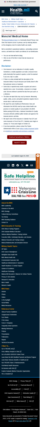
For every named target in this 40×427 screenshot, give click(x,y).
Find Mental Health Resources (10, 365)
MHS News (5, 289)
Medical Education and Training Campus (13, 240)
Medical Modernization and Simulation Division (15, 243)
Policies (4, 331)
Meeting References (7, 329)
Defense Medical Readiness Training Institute (14, 234)
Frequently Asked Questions (9, 326)
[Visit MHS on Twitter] (22, 166)
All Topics (4, 249)
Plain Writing (26, 397)
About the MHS (7, 203)
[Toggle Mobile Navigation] (3, 11)
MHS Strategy (6, 211)
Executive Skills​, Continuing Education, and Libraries (16, 237)
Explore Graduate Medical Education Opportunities (16, 371)
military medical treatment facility (29, 129)
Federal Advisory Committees (10, 214)
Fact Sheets (5, 317)
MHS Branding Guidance (8, 220)
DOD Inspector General (11, 393)
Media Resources (6, 305)
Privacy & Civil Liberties (8, 277)
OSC (30, 401)
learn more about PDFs (22, 421)
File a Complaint (6, 374)
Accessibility (15, 389)
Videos (3, 297)
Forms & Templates (7, 323)
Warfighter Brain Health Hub (9, 255)
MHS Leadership (6, 206)
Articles (4, 292)
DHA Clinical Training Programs (10, 229)
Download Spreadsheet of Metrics (19, 137)
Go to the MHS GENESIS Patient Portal (13, 354)
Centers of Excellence (8, 269)
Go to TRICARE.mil (7, 349)
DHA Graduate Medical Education (11, 232)
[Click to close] (37, 155)
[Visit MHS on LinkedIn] (13, 166)
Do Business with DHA (8, 368)
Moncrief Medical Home (10, 40)
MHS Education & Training (11, 226)
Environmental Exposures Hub (10, 260)
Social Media (5, 303)
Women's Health (6, 285)
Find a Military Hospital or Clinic (10, 352)
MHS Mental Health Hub (8, 257)
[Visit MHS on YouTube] (27, 166)
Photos (4, 294)
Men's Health (5, 282)
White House (20, 401)
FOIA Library (5, 320)
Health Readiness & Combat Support (12, 266)
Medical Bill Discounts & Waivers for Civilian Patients (17, 274)
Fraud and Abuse (25, 385)
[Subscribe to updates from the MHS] (31, 166)
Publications (5, 337)
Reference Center (8, 309)
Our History (5, 217)
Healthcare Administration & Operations (13, 263)
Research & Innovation (8, 280)
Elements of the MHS (8, 208)
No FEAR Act (11, 385)
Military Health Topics (9, 246)
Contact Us (5, 222)
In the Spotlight (6, 300)
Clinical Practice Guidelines (9, 312)
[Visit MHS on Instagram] (8, 166)
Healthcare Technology (8, 271)
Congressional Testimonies (9, 315)
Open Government (13, 397)
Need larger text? (11, 31)
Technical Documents (8, 342)
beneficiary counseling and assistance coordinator (20, 131)
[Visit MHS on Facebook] (18, 166)
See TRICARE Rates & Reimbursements (13, 363)
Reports (4, 340)
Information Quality (28, 393)
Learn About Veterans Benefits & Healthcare (14, 360)
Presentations (5, 334)
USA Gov (9, 401)
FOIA (25, 389)
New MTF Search (19, 143)
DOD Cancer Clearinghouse (9, 252)
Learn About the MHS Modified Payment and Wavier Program (19, 357)
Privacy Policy (24, 381)
